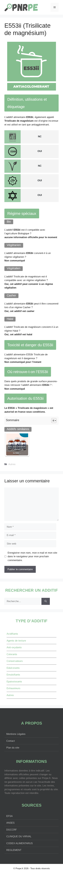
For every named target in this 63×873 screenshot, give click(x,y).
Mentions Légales (15, 734)
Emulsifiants (13, 674)
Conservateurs (15, 661)
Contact (10, 741)
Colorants (12, 654)
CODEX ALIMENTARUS (19, 843)
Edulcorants (13, 668)
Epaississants (14, 681)
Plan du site (12, 747)
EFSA (9, 816)
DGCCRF (11, 829)
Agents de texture (16, 640)
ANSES (10, 822)
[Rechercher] (45, 601)
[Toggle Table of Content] (52, 420)
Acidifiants (12, 633)
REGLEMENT (13, 850)
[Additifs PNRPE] (21, 7)
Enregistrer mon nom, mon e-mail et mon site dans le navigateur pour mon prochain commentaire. (32, 556)
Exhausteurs (13, 688)
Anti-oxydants (14, 647)
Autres (12, 464)
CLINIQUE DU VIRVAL (18, 836)
